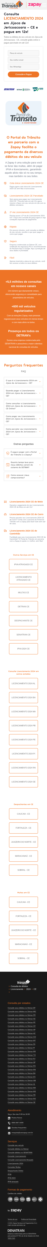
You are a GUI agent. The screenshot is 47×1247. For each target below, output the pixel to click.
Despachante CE (23, 621)
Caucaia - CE (23, 814)
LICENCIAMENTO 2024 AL (23, 683)
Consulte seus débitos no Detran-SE (21, 1102)
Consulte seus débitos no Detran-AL (21, 1084)
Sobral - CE (23, 870)
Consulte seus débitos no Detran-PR (22, 1015)
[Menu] (44, 4)
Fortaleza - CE (23, 828)
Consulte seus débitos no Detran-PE (21, 1022)
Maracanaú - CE (23, 856)
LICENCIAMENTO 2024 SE (24, 782)
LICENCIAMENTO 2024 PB (24, 726)
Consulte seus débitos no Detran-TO (22, 1055)
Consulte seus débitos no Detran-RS (22, 1066)
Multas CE (23, 593)
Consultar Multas (14, 1167)
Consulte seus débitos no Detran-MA (22, 1088)
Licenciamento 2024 (15, 1163)
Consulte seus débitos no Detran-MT (22, 1041)
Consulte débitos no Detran (18, 1149)
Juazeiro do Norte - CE (23, 842)
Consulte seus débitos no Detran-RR (22, 1051)
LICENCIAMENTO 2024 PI (23, 754)
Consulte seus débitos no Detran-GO (22, 1037)
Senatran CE (23, 635)
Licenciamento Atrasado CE (24, 578)
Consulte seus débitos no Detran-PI (21, 1048)
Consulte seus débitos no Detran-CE (22, 1026)
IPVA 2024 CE (23, 649)
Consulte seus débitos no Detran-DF (22, 1008)
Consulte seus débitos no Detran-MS (22, 1091)
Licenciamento (17, 989)
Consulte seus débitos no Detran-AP (21, 1030)
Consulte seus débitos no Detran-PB (21, 1095)
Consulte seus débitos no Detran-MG (22, 1011)
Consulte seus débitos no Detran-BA (21, 1073)
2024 (28, 989)
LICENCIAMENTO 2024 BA (24, 698)
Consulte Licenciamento (17, 1156)
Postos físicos (17, 1118)
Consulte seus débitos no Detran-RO (22, 1099)
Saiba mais (11, 1238)
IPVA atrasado (13, 1182)
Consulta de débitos (19, 986)
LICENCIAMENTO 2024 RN (23, 768)
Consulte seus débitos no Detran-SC (22, 1019)
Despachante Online (15, 1171)
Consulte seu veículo (16, 1145)
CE (35, 989)
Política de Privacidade (28, 1219)
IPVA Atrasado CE (23, 564)
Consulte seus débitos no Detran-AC (22, 1033)
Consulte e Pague (23, 74)
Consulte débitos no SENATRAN (20, 1153)
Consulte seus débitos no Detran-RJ (21, 1059)
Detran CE (23, 607)
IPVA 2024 (12, 1178)
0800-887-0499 (17, 1123)
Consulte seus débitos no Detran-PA (21, 1044)
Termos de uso (12, 1219)
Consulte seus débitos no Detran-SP (21, 1062)
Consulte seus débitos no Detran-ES (21, 1077)
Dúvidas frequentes (19, 1128)
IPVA (9, 1174)
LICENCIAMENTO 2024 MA (23, 712)
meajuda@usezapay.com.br (22, 1133)
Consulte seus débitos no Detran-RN (22, 1070)
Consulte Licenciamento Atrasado (20, 1160)
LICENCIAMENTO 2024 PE (24, 740)
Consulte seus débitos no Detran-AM (22, 1081)
